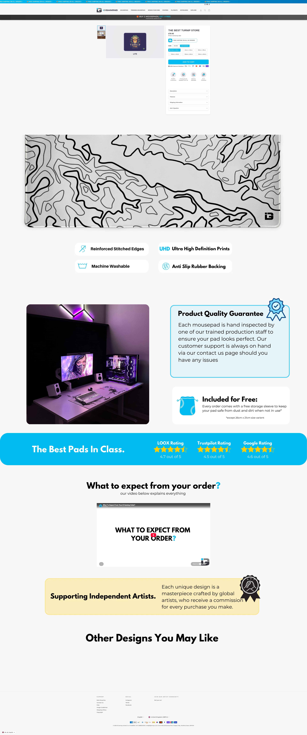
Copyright (100, 712)
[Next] (161, 42)
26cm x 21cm (175, 50)
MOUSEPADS (124, 10)
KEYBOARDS (184, 10)
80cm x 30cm (202, 50)
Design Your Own (154, 10)
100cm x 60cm (189, 54)
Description (173, 91)
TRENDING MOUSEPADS (138, 10)
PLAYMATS (174, 10)
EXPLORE (193, 10)
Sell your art (158, 700)
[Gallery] (130, 42)
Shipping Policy (101, 710)
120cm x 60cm (202, 54)
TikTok (127, 702)
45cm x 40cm (189, 50)
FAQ (98, 705)
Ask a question (174, 108)
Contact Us (100, 702)
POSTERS (165, 10)
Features (172, 96)
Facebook (129, 705)
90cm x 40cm (175, 54)
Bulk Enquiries (101, 700)
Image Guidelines (102, 707)
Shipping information (176, 102)
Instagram (129, 700)
